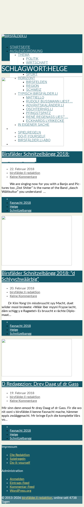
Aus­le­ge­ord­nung (26, 51)
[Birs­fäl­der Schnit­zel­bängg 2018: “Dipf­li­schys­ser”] (33, 145)
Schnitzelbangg (20, 210)
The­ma (24, 55)
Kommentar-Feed (22, 486)
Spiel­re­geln (17, 458)
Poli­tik (32, 58)
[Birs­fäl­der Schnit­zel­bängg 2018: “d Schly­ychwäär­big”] (37, 264)
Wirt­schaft (37, 62)
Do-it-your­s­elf (20, 462)
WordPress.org (20, 490)
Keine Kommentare (23, 176)
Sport (32, 74)
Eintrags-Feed (19, 483)
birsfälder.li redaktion (25, 173)
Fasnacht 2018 (20, 202)
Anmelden (17, 479)
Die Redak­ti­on (20, 455)
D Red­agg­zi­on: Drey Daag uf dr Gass (40, 384)
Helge (14, 206)
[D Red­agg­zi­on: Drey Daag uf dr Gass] (37, 375)
